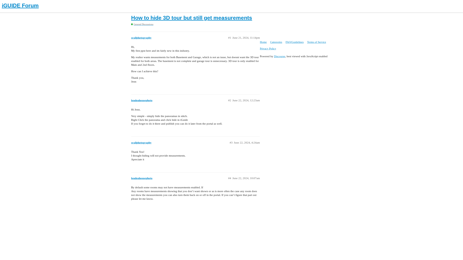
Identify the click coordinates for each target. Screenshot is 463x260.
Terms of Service (316, 42)
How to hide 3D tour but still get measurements (191, 18)
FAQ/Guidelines (295, 42)
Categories (276, 42)
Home (263, 42)
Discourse (279, 56)
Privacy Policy (268, 48)
